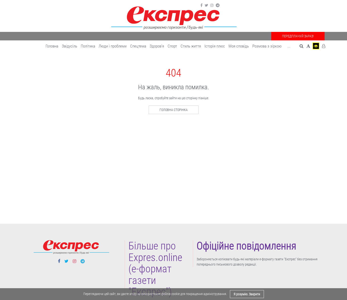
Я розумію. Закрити (247, 294)
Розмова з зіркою (267, 46)
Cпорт (172, 46)
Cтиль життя (191, 46)
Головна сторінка (174, 110)
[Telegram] (218, 5)
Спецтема (138, 46)
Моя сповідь (239, 46)
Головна (52, 46)
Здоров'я (157, 46)
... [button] (289, 46)
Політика (88, 46)
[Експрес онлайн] (173, 17)
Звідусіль (69, 46)
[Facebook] (201, 5)
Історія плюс (214, 46)
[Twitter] (206, 5)
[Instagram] (212, 5)
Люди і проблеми (113, 46)
